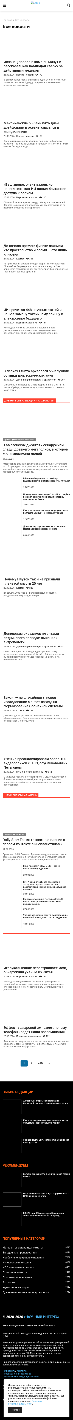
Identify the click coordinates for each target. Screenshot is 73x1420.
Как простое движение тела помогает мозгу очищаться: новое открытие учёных (45, 1121)
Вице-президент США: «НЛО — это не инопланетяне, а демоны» (41, 867)
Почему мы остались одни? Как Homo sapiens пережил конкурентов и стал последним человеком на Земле (46, 497)
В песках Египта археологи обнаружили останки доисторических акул (36, 373)
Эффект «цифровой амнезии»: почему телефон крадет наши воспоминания (35, 1029)
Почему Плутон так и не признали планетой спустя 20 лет (32, 581)
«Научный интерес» (42, 1317)
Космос (20, 258)
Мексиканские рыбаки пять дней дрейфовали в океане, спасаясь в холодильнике (31, 127)
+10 (40, 1063)
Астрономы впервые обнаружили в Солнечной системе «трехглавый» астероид (45, 1102)
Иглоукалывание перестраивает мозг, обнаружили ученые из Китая (35, 970)
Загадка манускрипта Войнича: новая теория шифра (46, 1175)
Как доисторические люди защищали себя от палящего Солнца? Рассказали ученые (46, 511)
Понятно (15, 1410)
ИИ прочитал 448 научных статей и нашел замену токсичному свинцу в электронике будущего (33, 314)
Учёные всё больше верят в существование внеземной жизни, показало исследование (45, 916)
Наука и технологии (27, 197)
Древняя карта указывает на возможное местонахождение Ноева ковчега (44, 527)
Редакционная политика (17, 1373)
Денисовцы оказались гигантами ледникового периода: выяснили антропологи (31, 637)
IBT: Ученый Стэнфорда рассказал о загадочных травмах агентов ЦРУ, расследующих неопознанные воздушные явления (44, 886)
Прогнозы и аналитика (28, 1036)
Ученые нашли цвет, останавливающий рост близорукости (46, 1141)
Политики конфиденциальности (25, 1402)
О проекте (9, 1371)
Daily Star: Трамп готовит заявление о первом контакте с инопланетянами (34, 842)
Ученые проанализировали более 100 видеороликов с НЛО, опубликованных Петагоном (35, 763)
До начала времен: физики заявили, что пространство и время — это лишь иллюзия (35, 250)
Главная (7, 20)
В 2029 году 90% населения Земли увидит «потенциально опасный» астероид (44, 1214)
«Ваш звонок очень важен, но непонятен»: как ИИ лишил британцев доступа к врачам (35, 188)
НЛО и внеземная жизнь (29, 771)
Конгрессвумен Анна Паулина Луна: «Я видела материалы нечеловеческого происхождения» (43, 901)
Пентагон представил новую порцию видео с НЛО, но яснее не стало (46, 1194)
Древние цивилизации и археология (36, 379)
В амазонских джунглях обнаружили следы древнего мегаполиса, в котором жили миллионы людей (36, 449)
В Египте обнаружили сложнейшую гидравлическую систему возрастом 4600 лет (46, 479)
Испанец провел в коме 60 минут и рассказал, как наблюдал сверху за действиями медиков (33, 66)
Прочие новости (25, 74)
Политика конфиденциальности (21, 1376)
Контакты (22, 1371)
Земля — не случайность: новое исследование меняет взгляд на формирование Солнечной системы (33, 701)
